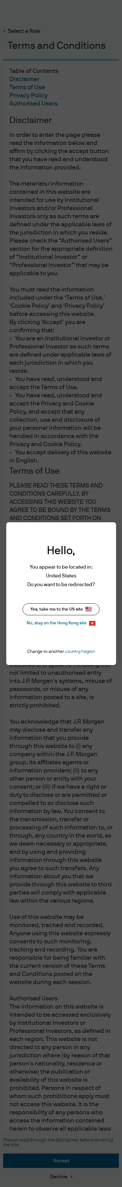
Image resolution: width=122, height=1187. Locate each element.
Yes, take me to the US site (56, 609)
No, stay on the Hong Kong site (57, 623)
